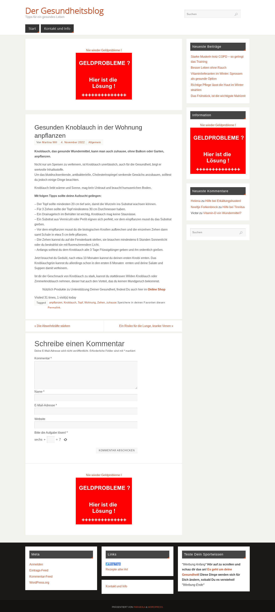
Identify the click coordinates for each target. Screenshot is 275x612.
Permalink (54, 307)
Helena (196, 201)
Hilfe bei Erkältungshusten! (223, 201)
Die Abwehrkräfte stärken (52, 326)
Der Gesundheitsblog (64, 10)
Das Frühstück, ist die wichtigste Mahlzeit (218, 96)
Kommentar (43, 358)
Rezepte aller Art (117, 569)
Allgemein (94, 142)
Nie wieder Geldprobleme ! (104, 50)
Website (39, 419)
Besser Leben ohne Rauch (208, 67)
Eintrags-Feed (38, 570)
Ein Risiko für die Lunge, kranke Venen (146, 326)
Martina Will (49, 142)
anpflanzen (55, 302)
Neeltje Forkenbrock (204, 207)
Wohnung (90, 302)
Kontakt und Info (116, 586)
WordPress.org (39, 582)
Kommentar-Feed (41, 576)
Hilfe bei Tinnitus (233, 207)
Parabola (139, 607)
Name (39, 391)
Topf (80, 302)
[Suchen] (236, 14)
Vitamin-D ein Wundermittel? (222, 213)
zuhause (111, 302)
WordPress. (155, 607)
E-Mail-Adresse (45, 405)
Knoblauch (70, 302)
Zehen (101, 302)
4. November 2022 (73, 142)
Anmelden (36, 564)
